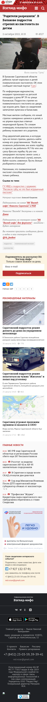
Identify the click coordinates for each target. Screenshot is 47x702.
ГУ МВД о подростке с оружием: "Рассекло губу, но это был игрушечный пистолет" (23, 189)
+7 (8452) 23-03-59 (14, 576)
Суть (33, 85)
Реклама (36, 646)
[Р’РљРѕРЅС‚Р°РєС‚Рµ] (4, 284)
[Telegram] (11, 284)
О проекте (12, 646)
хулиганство (8, 248)
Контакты (11, 649)
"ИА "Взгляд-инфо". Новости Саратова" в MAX (21, 204)
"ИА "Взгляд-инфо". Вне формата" (22, 221)
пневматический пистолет (24, 244)
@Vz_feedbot (9, 237)
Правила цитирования (29, 649)
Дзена (5, 214)
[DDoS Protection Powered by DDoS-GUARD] (23, 698)
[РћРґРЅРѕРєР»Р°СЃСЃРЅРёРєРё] (7, 284)
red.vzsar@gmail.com (15, 580)
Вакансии (24, 646)
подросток (8, 244)
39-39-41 (31, 576)
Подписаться (23, 273)
